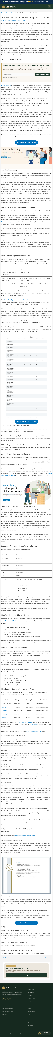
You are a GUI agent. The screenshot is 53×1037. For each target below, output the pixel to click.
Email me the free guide (42, 74)
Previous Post (6, 958)
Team (29, 1014)
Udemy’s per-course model (25, 722)
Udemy (4, 707)
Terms (29, 1022)
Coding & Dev (31, 989)
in (6, 998)
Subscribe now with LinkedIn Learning (26, 142)
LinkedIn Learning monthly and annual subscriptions (17, 300)
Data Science (31, 992)
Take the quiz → (26, 975)
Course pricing (5, 1020)
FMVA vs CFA (5, 1014)
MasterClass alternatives (8, 1017)
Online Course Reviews (8, 20)
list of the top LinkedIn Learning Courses (24, 835)
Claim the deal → (25, 3)
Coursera (4, 710)
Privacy (29, 1020)
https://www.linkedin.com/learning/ (14, 621)
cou (48, 473)
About (29, 1008)
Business (30, 995)
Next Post (48, 958)
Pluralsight (5, 714)
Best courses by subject (7, 1008)
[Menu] (49, 6)
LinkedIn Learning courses (8, 222)
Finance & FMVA (31, 998)
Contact (30, 1017)
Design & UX (31, 1001)
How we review (31, 1011)
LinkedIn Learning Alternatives (34, 731)
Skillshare (4, 717)
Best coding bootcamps (7, 1011)
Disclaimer (30, 1025)
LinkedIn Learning (6, 85)
